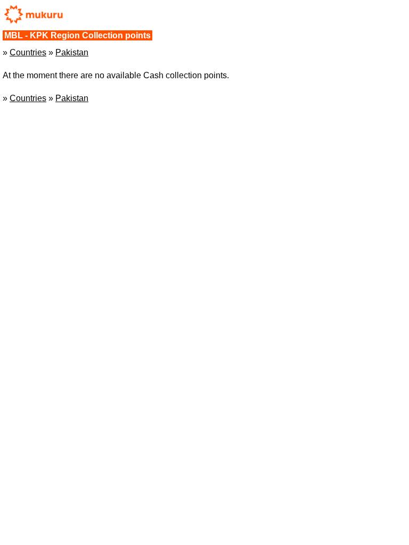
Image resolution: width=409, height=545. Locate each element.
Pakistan (71, 52)
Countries (28, 52)
